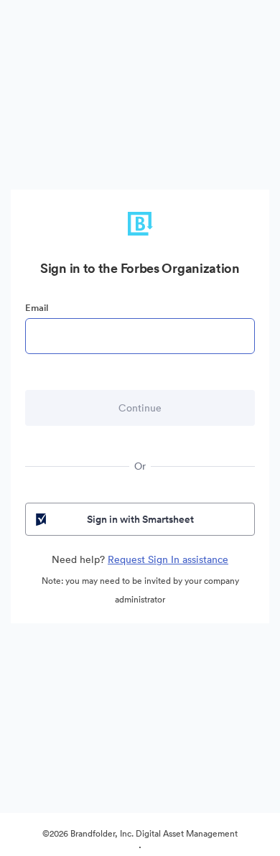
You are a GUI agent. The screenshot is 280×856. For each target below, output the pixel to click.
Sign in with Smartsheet (140, 519)
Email (36, 308)
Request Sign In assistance (168, 559)
